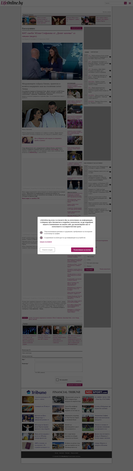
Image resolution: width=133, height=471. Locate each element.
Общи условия (46, 242)
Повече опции (47, 250)
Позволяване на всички (82, 250)
